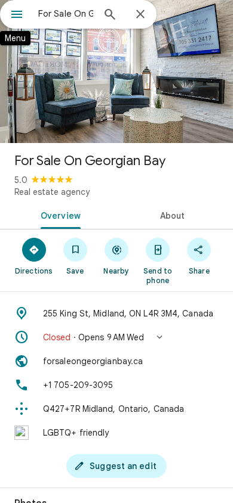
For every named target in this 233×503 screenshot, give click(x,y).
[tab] (58, 214)
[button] (116, 337)
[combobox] (65, 14)
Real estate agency (52, 192)
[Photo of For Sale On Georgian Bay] (116, 71)
